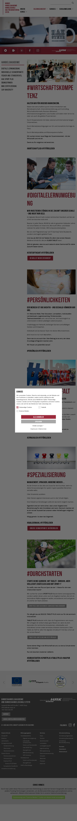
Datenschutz (42, 429)
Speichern (38, 422)
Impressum (34, 429)
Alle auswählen (38, 417)
